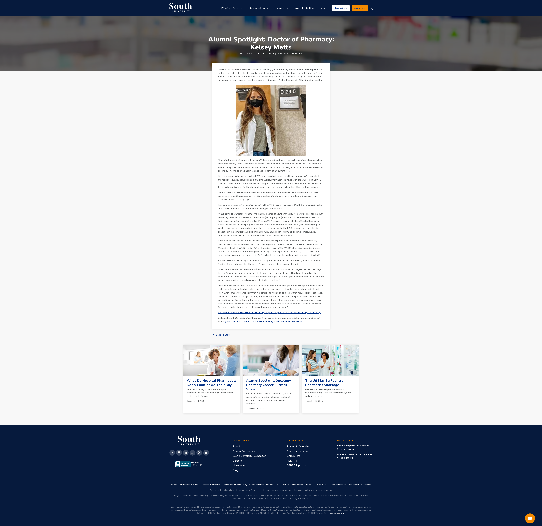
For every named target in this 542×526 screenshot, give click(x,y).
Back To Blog (223, 335)
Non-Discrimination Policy (263, 484)
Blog (235, 470)
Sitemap (367, 484)
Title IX (283, 484)
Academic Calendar (298, 446)
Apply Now (359, 8)
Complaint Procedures (301, 484)
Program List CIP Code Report (345, 484)
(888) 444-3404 (347, 458)
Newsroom (239, 465)
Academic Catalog (297, 451)
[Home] (180, 8)
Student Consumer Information (185, 484)
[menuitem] (233, 8)
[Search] (371, 8)
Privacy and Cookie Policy (235, 484)
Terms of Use (321, 484)
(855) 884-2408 (347, 449)
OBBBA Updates (296, 465)
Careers (237, 460)
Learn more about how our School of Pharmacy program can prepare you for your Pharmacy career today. (269, 312)
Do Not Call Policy (211, 484)
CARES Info (293, 456)
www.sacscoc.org (336, 513)
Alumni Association (244, 451)
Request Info (341, 8)
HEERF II (292, 460)
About (236, 446)
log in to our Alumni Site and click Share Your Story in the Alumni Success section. (263, 321)
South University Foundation (249, 456)
